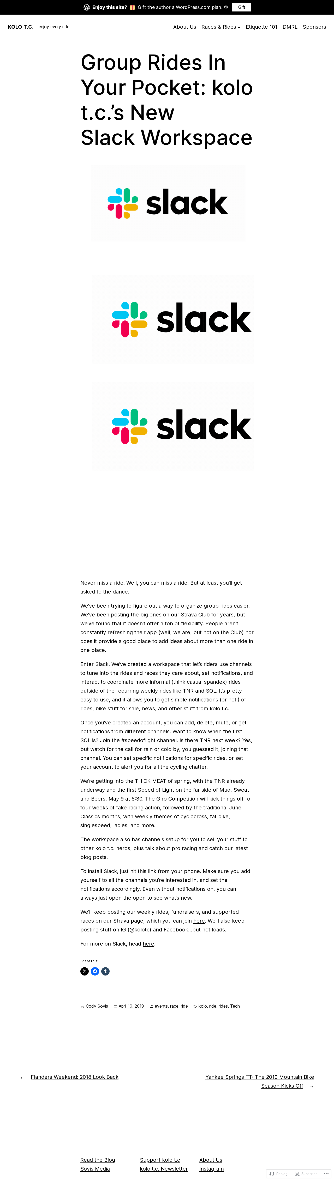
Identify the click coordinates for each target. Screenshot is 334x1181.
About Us (210, 1160)
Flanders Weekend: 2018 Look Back (74, 1077)
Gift (241, 7)
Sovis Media (95, 1169)
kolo (203, 1006)
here (199, 921)
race (174, 1006)
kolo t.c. (20, 27)
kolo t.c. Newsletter (164, 1169)
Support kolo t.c (160, 1160)
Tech (235, 1006)
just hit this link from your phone (159, 871)
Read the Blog (97, 1160)
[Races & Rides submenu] (239, 26)
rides (223, 1006)
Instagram (211, 1169)
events (161, 1006)
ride (184, 1006)
